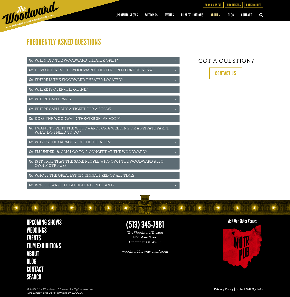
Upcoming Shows (127, 15)
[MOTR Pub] (242, 246)
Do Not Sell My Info (249, 289)
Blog (231, 15)
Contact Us (225, 73)
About (214, 15)
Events (169, 15)
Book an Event (213, 5)
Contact (246, 15)
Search (259, 15)
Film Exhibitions (192, 15)
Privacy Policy (224, 289)
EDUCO (77, 292)
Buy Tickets (234, 5)
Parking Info (253, 5)
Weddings (151, 15)
